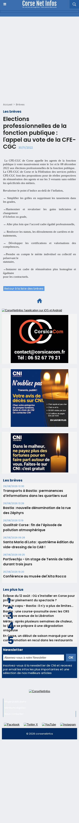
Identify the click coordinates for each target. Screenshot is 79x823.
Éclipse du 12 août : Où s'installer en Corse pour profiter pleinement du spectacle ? (39, 598)
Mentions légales (15, 708)
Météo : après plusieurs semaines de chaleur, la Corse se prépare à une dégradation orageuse (38, 625)
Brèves (20, 104)
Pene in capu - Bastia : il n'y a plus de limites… (38, 606)
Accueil (7, 104)
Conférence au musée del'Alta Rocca (34, 576)
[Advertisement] (39, 58)
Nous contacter (14, 714)
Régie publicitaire (15, 701)
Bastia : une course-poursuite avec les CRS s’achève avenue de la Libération (36, 613)
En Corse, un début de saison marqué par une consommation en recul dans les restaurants (38, 638)
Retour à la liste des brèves (23, 289)
